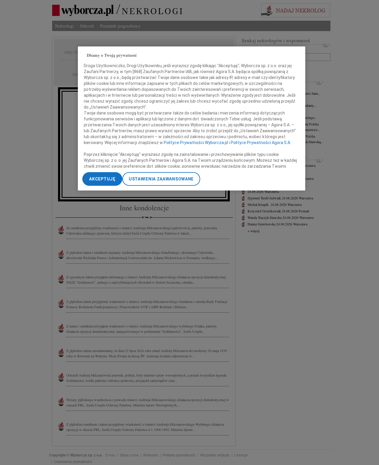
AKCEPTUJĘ (102, 179)
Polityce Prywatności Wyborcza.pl (196, 142)
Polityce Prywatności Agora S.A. (261, 142)
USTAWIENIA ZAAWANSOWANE (161, 179)
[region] (191, 118)
